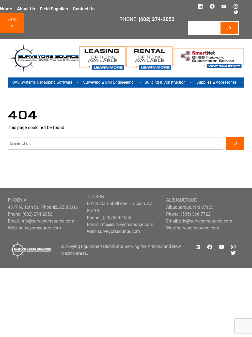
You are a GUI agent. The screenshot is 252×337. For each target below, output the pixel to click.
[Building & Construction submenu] (191, 82)
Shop (12, 23)
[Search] (229, 28)
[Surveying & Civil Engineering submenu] (140, 82)
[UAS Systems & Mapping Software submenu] (78, 82)
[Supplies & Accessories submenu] (242, 82)
